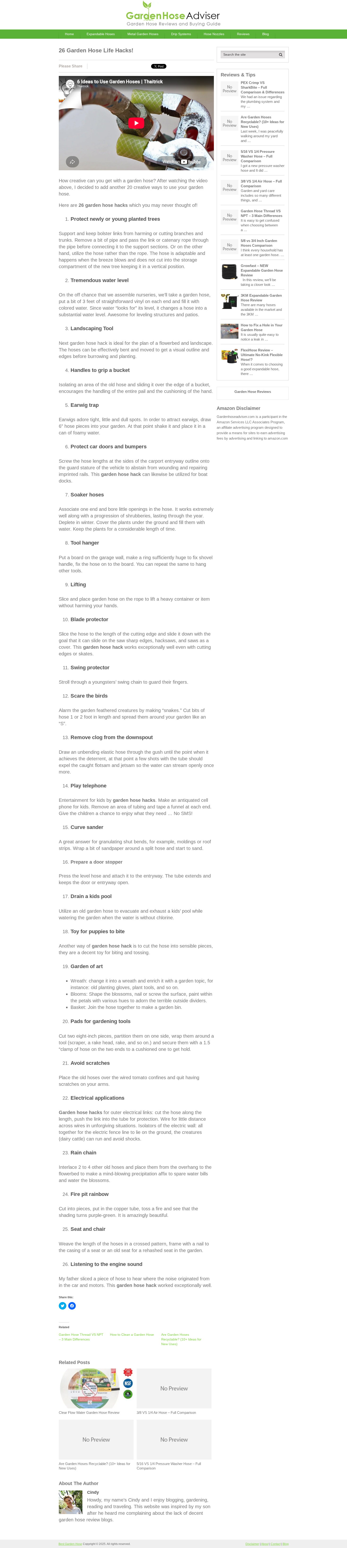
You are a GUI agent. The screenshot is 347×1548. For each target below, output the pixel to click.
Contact (276, 1544)
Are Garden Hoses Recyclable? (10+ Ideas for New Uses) (181, 1339)
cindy (93, 1492)
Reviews (243, 34)
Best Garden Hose (70, 1544)
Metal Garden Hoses (142, 34)
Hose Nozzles (214, 34)
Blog (265, 34)
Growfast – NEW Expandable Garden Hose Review (262, 270)
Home (69, 34)
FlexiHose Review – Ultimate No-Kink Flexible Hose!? (262, 355)
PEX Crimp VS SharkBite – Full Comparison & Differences (262, 87)
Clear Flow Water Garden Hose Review (89, 1413)
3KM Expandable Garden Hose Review (261, 297)
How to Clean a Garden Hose (132, 1334)
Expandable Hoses (101, 34)
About (265, 1544)
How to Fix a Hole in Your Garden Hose (262, 327)
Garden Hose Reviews (252, 392)
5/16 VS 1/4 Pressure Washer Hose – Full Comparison (169, 1466)
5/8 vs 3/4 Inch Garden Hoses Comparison (259, 243)
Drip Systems (181, 34)
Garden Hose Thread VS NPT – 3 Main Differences (261, 213)
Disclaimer (252, 1544)
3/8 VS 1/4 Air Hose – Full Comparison (166, 1413)
